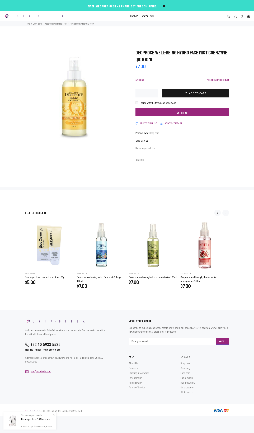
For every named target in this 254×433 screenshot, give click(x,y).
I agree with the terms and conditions (158, 103)
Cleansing (185, 368)
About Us (133, 363)
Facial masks (187, 377)
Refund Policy (135, 382)
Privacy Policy (135, 377)
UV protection (187, 387)
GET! (222, 341)
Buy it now (182, 112)
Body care (154, 133)
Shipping (139, 79)
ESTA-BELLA (30, 273)
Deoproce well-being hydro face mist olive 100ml (153, 277)
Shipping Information (139, 373)
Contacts (133, 368)
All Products (187, 392)
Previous (217, 213)
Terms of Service (137, 387)
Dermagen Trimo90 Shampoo (35, 419)
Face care (185, 373)
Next (225, 213)
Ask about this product (218, 79)
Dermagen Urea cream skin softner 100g (44, 277)
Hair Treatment (188, 382)
